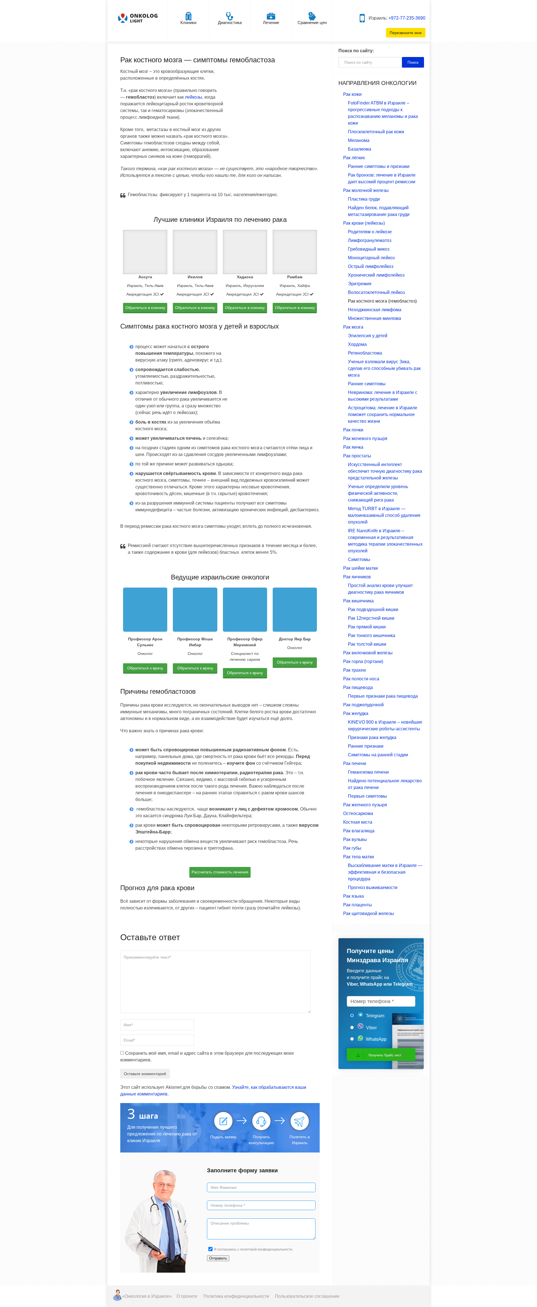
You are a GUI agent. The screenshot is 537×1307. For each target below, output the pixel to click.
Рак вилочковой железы (368, 652)
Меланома (358, 140)
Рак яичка (353, 447)
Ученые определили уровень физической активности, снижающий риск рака (378, 493)
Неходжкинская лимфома (374, 309)
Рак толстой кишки (367, 644)
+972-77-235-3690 (406, 18)
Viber (371, 1027)
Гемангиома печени (368, 772)
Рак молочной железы (366, 190)
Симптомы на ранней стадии (378, 754)
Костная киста (357, 822)
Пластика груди (364, 199)
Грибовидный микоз (368, 249)
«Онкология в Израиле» (147, 1296)
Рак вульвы (355, 839)
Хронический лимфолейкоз (376, 275)
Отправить (218, 1258)
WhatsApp (376, 1039)
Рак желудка (355, 713)
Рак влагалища (359, 830)
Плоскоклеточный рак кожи (376, 131)
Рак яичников (357, 576)
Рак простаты (357, 455)
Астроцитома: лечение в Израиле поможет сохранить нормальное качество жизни (382, 414)
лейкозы (193, 97)
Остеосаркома (358, 813)
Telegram (374, 1015)
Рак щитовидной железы (368, 913)
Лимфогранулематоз (369, 240)
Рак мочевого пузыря (365, 438)
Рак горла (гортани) (363, 661)
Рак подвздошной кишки (373, 609)
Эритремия (359, 283)
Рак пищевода (358, 687)
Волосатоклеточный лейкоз (376, 292)
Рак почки (353, 429)
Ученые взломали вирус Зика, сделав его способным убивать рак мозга (384, 368)
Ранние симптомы (367, 383)
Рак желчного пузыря (365, 804)
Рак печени (354, 763)
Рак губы (352, 848)
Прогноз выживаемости (372, 887)
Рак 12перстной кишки (371, 618)
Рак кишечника (358, 600)
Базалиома (359, 149)
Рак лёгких (354, 157)
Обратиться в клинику (145, 307)
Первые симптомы (367, 796)
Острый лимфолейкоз (370, 266)
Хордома (357, 344)
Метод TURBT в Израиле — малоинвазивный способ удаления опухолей (384, 515)
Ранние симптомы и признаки (378, 166)
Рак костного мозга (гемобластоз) (382, 301)
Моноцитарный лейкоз (371, 257)
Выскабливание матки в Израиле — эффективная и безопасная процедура (385, 872)
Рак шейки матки (360, 568)
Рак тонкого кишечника (371, 635)
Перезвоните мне (406, 32)
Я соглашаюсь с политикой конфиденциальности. (253, 1249)
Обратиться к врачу (145, 668)
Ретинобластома (365, 353)
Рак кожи (352, 94)
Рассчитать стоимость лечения (220, 872)
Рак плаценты (357, 904)
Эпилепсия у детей (367, 335)
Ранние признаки (365, 746)
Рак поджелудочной (363, 704)
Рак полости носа (361, 678)
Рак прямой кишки (367, 626)
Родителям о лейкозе (370, 231)
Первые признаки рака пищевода (383, 696)
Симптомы (359, 559)
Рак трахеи (354, 670)
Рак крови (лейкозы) (364, 223)
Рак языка (353, 896)
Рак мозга (353, 327)
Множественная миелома (374, 318)
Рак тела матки (358, 856)
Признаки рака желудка (372, 737)
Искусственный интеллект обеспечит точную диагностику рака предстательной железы (385, 471)
